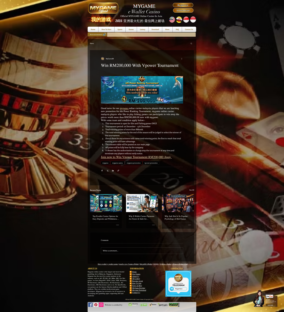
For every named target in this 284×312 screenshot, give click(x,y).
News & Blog (137, 285)
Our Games (136, 274)
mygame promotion (134, 163)
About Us (135, 276)
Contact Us (136, 292)
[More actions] (181, 58)
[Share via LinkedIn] (113, 171)
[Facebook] (90, 305)
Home (134, 272)
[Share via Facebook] (102, 171)
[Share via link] (118, 171)
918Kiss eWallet (165, 264)
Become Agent (137, 281)
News (92, 43)
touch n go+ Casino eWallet (129, 264)
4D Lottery (136, 278)
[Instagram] (101, 305)
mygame (105, 163)
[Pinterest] (96, 305)
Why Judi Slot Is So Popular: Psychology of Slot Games (176, 217)
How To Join (136, 283)
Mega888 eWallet (146, 264)
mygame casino (117, 163)
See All (191, 190)
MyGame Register (138, 288)
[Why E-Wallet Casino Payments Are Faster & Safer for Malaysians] (142, 203)
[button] (191, 43)
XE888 (155, 264)
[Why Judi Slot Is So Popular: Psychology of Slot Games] (178, 203)
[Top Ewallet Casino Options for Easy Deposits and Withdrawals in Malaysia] (106, 203)
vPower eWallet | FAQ (180, 264)
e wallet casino (113, 264)
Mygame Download (139, 290)
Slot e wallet (102, 264)
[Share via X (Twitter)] (107, 171)
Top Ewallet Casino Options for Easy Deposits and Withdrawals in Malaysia (105, 217)
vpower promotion (151, 163)
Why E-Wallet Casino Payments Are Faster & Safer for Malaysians (141, 217)
